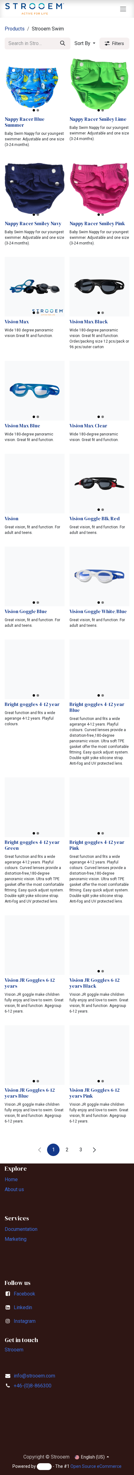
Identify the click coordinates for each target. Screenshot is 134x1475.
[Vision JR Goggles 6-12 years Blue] (35, 1055)
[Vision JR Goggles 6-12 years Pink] (99, 1055)
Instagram (25, 1321)
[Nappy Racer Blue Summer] (35, 84)
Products (15, 29)
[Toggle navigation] (123, 8)
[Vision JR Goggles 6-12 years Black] (99, 945)
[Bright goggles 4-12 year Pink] (99, 807)
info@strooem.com (34, 1376)
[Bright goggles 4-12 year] (35, 669)
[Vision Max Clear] (99, 391)
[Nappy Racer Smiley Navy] (35, 188)
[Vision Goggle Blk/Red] (99, 483)
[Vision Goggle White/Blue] (99, 576)
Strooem (14, 1350)
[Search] (62, 43)
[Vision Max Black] (99, 286)
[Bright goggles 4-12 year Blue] (99, 669)
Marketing (15, 1239)
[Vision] (35, 483)
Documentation (21, 1229)
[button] (85, 43)
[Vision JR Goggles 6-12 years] (35, 945)
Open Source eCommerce (96, 1466)
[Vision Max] (35, 286)
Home (11, 1179)
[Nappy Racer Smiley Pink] (99, 188)
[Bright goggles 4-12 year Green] (35, 807)
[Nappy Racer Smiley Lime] (99, 84)
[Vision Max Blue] (35, 391)
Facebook (24, 1294)
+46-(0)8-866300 (32, 1386)
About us (14, 1189)
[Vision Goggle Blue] (35, 576)
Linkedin (23, 1307)
